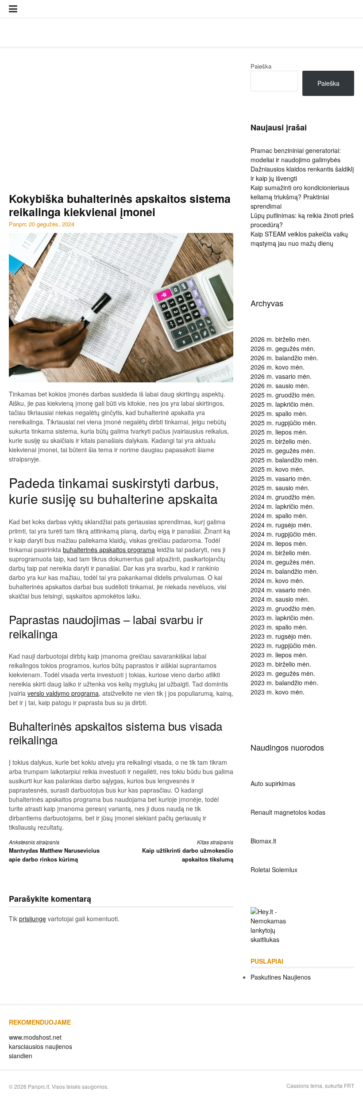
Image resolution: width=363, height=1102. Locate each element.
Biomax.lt (263, 840)
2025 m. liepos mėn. (279, 431)
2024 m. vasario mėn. (281, 589)
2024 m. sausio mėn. (280, 599)
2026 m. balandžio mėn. (284, 357)
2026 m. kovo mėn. (278, 366)
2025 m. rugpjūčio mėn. (284, 422)
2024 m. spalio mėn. (279, 515)
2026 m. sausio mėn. (280, 385)
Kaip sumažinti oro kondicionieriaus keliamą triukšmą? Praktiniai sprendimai (300, 196)
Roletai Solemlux (274, 869)
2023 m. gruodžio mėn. (283, 608)
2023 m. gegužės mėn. (283, 673)
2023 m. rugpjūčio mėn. (284, 645)
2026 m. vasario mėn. (281, 376)
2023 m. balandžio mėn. (284, 682)
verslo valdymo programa (63, 693)
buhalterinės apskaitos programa (109, 549)
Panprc (18, 224)
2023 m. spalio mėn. (279, 626)
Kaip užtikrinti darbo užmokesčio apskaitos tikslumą (187, 850)
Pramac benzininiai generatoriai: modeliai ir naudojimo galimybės (296, 155)
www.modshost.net (35, 1037)
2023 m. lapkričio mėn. (282, 617)
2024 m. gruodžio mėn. (283, 496)
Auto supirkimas (273, 783)
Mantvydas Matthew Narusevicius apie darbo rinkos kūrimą (54, 850)
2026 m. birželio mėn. (281, 339)
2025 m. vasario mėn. (281, 478)
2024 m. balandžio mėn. (284, 571)
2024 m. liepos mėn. (279, 543)
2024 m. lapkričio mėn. (282, 506)
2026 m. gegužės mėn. (283, 348)
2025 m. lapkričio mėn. (282, 404)
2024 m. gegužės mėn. (283, 561)
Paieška (261, 66)
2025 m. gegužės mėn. (283, 450)
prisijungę (32, 918)
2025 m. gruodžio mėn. (283, 394)
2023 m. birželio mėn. (281, 664)
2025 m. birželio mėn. (281, 441)
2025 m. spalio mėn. (279, 413)
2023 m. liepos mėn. (279, 654)
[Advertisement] (121, 125)
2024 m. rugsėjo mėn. (281, 524)
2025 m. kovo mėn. (278, 469)
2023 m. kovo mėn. (278, 691)
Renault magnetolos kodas (288, 812)
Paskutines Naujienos (281, 976)
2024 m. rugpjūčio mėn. (284, 534)
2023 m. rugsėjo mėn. (281, 636)
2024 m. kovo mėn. (278, 580)
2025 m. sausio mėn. (280, 487)
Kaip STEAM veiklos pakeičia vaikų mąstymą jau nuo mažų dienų (299, 238)
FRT (349, 1085)
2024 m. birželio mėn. (281, 552)
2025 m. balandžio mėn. (284, 459)
